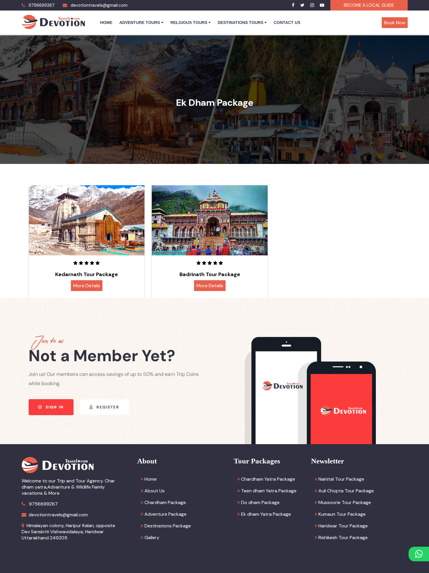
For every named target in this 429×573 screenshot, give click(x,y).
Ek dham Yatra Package (266, 514)
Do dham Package (260, 502)
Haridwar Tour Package (343, 526)
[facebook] (293, 5)
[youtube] (322, 5)
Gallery (151, 537)
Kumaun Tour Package (342, 514)
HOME (106, 22)
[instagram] (312, 5)
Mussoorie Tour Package (344, 502)
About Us (154, 491)
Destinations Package (167, 526)
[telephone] (23, 5)
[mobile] (23, 504)
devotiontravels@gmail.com (99, 5)
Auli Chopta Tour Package (346, 491)
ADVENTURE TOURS (140, 22)
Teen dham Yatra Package (269, 491)
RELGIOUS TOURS (189, 22)
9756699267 (42, 5)
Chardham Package (165, 502)
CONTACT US (287, 22)
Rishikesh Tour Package (343, 537)
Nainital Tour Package (341, 479)
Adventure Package (165, 514)
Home (150, 479)
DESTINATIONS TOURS (241, 22)
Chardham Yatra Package (268, 479)
